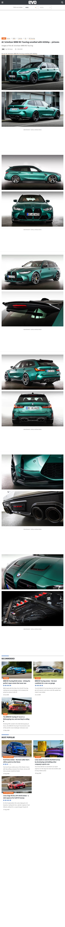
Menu (2, 2)
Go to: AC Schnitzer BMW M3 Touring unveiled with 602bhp (19, 53)
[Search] (62, 2)
